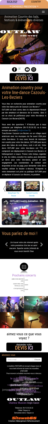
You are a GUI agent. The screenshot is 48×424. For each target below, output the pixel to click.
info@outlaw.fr (24, 130)
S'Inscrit (37, 360)
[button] (8, 247)
